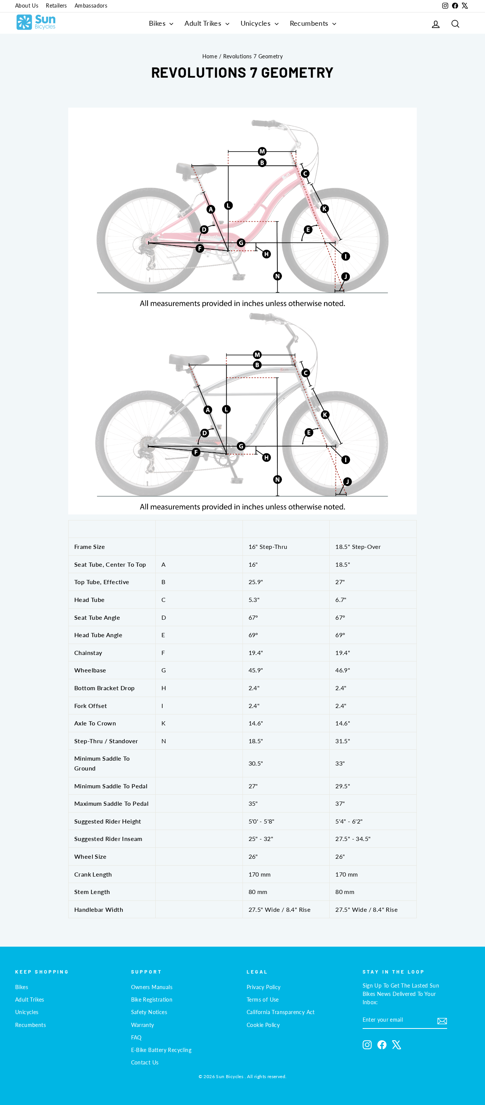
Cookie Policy (263, 1025)
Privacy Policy (264, 987)
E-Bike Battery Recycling (161, 1050)
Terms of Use (263, 1000)
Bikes (158, 23)
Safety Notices (149, 1012)
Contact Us (145, 1063)
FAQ (136, 1038)
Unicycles (257, 23)
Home (209, 56)
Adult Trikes (204, 23)
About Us (26, 6)
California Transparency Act (281, 1012)
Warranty (142, 1025)
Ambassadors (91, 6)
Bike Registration (152, 1000)
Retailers (56, 6)
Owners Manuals (152, 987)
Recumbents (310, 23)
